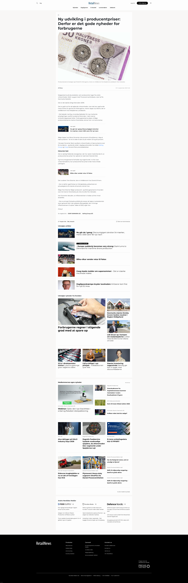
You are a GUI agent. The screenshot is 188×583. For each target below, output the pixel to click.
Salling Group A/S (87, 213)
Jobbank (112, 7)
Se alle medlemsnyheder (123, 491)
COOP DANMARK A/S (74, 213)
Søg (41, 3)
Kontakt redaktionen (110, 545)
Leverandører (103, 7)
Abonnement (69, 545)
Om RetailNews (109, 553)
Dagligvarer (84, 7)
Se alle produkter (70, 553)
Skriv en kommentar (124, 221)
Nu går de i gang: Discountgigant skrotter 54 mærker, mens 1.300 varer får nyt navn (84, 130)
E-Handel (93, 7)
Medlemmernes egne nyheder (70, 382)
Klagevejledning (89, 552)
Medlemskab (69, 548)
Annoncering (69, 551)
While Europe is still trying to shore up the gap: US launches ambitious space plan (118, 509)
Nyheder (75, 7)
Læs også (72, 126)
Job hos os (107, 551)
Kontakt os (107, 548)
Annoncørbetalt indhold (91, 555)
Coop (66, 147)
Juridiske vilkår (89, 549)
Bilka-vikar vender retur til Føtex (81, 173)
